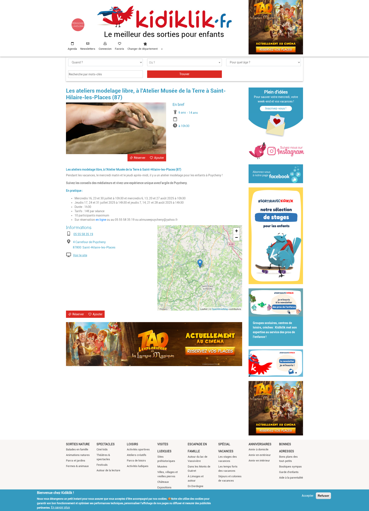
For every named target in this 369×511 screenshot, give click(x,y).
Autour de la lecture (108, 470)
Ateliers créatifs (136, 455)
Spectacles (106, 444)
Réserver (139, 157)
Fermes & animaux (77, 466)
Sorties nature (78, 444)
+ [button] (236, 231)
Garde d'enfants (289, 472)
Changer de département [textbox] (142, 48)
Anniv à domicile (258, 449)
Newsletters (87, 48)
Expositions (164, 487)
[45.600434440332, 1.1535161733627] (200, 263)
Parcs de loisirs (136, 460)
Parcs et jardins (75, 460)
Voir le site (80, 255)
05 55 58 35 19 (83, 234)
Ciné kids (102, 449)
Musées (162, 466)
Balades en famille (77, 449)
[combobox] (145, 45)
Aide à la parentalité (291, 477)
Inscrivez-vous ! (275, 108)
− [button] (236, 237)
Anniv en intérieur (259, 460)
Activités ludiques (137, 466)
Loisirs (132, 444)
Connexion (105, 48)
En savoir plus (60, 507)
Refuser (323, 495)
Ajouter (159, 157)
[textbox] (184, 62)
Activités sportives (138, 449)
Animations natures (78, 455)
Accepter (307, 495)
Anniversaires (260, 444)
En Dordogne (195, 486)
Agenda (72, 48)
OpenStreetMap (220, 309)
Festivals (102, 464)
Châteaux (163, 481)
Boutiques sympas (290, 466)
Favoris (119, 48)
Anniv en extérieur (260, 455)
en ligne (101, 219)
